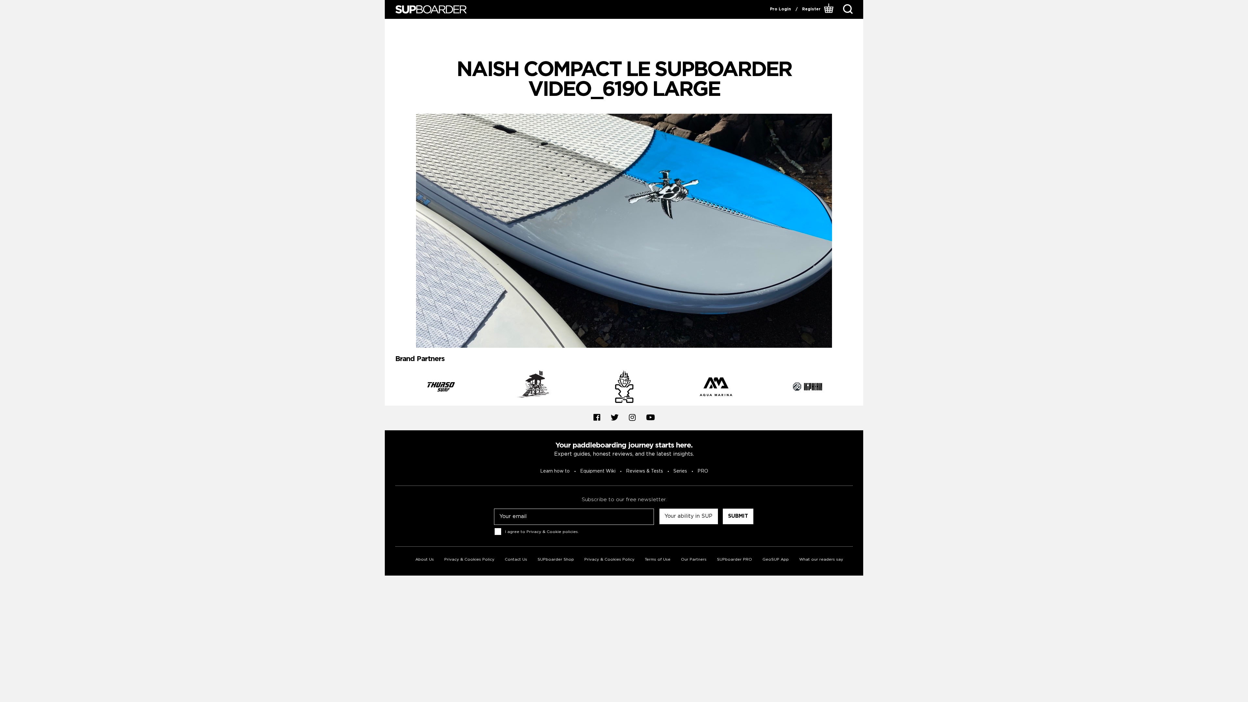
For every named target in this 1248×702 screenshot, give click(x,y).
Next (857, 388)
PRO (702, 471)
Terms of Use (657, 559)
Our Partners (694, 559)
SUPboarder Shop (556, 559)
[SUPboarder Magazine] (431, 9)
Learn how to (555, 471)
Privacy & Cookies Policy (469, 559)
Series (680, 471)
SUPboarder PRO (734, 559)
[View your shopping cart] (829, 9)
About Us (424, 559)
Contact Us (516, 559)
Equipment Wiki (598, 471)
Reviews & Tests (644, 471)
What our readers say (821, 559)
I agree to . (542, 532)
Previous (390, 388)
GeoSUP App (775, 559)
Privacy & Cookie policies (552, 532)
